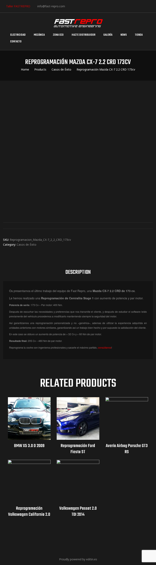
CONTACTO (16, 41)
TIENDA (139, 35)
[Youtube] (94, 6)
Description (78, 272)
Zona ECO (58, 35)
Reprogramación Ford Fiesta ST (78, 449)
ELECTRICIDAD (18, 35)
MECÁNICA (39, 35)
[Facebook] (69, 6)
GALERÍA (107, 35)
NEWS (123, 35)
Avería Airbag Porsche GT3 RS (127, 449)
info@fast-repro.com (51, 6)
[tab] (78, 272)
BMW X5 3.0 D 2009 (29, 446)
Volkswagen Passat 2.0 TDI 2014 (78, 511)
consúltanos (104, 347)
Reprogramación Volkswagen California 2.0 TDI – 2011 (29, 511)
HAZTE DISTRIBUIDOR (83, 35)
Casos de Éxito (26, 244)
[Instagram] (82, 6)
